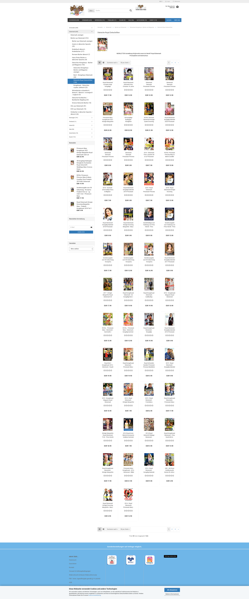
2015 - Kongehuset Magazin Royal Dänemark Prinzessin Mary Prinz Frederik (107, 400)
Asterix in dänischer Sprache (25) (81, 45)
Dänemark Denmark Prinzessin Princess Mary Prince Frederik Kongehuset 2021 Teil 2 (149, 84)
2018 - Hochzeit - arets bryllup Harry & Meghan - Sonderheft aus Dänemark (107, 190)
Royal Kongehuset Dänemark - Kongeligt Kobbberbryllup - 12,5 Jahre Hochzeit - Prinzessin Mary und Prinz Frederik (148, 330)
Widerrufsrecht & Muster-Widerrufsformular (83, 575)
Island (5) (122, 20)
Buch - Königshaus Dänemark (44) (83, 76)
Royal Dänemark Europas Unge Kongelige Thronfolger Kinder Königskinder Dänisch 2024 (107, 84)
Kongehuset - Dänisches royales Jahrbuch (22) (81, 86)
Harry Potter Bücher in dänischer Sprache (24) (79, 58)
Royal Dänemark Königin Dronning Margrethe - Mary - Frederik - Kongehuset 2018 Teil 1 (128, 225)
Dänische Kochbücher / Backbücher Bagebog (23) (80, 99)
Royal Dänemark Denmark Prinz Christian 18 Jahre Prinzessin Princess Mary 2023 (128, 84)
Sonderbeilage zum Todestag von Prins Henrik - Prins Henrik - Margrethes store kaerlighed (149, 225)
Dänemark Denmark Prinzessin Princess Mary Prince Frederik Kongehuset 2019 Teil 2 (108, 155)
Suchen (169, 20)
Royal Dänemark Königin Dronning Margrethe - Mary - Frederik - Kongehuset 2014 (107, 505)
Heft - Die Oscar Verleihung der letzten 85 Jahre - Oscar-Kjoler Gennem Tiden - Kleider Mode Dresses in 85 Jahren (169, 470)
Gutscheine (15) (142, 20)
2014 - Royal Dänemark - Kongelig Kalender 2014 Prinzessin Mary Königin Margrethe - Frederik (149, 470)
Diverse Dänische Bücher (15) (81, 103)
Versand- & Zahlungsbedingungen (80, 571)
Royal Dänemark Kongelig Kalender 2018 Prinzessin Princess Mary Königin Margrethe (107, 225)
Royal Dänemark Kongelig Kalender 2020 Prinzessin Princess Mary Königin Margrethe (169, 119)
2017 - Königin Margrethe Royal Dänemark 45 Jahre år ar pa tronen (108, 295)
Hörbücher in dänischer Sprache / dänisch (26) (81, 113)
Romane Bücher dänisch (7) (81, 54)
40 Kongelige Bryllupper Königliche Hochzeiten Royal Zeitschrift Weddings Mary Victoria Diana (128, 119)
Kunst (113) (153, 20)
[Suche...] (131, 10)
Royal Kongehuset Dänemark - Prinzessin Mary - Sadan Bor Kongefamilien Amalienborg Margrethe (128, 365)
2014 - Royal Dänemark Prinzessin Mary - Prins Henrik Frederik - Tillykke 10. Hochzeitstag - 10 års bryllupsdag (128, 505)
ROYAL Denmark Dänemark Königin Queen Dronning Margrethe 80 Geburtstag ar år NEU (149, 119)
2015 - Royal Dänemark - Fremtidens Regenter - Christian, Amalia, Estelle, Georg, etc (149, 400)
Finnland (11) (112, 20)
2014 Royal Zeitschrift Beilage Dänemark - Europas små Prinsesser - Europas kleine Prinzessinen (149, 435)
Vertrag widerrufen (170, 556)
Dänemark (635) (87, 20)
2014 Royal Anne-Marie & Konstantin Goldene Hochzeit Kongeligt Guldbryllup (128, 435)
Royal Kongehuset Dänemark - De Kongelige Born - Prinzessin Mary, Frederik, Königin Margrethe (128, 295)
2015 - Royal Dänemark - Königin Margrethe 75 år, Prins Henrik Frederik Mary (128, 400)
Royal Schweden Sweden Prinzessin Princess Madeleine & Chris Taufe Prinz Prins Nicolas (149, 365)
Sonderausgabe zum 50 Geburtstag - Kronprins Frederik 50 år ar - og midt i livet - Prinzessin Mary (108, 260)
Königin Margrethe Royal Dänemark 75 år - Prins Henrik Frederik (107, 435)
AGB (70, 582)
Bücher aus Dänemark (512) (80, 38)
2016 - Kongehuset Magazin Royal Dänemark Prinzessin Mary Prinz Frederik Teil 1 (169, 295)
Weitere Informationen (172, 594)
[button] (161, 1)
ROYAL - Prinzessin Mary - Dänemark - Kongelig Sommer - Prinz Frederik (128, 330)
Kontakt (71, 567)
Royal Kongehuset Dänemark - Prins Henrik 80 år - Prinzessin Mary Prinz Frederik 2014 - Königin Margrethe (169, 435)
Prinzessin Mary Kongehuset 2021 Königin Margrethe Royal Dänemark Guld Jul (107, 119)
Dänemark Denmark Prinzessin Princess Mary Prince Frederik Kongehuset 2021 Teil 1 (169, 84)
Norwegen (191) (100, 20)
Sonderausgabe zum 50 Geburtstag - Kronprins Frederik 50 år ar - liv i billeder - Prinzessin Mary (149, 260)
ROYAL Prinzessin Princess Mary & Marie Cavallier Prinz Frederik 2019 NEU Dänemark (169, 155)
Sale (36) (131, 20)
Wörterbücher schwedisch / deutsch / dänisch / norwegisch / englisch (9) (82, 93)
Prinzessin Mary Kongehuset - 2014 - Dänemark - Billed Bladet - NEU (128, 470)
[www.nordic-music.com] (77, 10)
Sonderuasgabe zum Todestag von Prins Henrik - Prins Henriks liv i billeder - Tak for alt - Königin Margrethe (169, 225)
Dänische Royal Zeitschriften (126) (83, 81)
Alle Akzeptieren (172, 590)
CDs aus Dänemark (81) (78, 106)
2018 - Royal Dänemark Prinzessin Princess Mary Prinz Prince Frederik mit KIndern (149, 190)
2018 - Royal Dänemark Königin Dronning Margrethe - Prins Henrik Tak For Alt (169, 190)
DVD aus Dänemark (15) (78, 109)
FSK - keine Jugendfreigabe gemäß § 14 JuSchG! (84, 579)
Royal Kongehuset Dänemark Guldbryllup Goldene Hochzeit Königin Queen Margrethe (148, 295)
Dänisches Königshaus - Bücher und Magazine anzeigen (81, 70)
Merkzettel (177, 1)
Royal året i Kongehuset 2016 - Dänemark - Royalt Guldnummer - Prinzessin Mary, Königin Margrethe (107, 365)
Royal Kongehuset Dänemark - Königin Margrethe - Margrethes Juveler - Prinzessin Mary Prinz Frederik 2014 (108, 470)
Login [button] (168, 1)
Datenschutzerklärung (95, 595)
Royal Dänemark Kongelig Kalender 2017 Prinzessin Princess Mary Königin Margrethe (169, 260)
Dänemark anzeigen (77, 35)
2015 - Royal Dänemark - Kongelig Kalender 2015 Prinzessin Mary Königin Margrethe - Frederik (169, 365)
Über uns (177, 20)
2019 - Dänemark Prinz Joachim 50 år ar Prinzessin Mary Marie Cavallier (149, 155)
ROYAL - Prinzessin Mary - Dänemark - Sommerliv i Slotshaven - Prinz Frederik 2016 (107, 330)
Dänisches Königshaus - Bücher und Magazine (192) (82, 64)
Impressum (72, 560)
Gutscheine (72, 564)
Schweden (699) (74, 20)
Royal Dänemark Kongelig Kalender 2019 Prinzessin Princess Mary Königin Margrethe (128, 190)
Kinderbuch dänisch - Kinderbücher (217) (78, 50)
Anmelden (81, 232)
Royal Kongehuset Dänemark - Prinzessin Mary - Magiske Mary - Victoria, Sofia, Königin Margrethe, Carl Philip (169, 400)
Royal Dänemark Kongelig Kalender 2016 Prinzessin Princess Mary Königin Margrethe (169, 330)
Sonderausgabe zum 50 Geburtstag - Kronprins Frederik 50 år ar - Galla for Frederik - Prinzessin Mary (128, 260)
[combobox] (112, 63)
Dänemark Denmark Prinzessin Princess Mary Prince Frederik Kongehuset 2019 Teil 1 (128, 155)
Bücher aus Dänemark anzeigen (82, 41)
